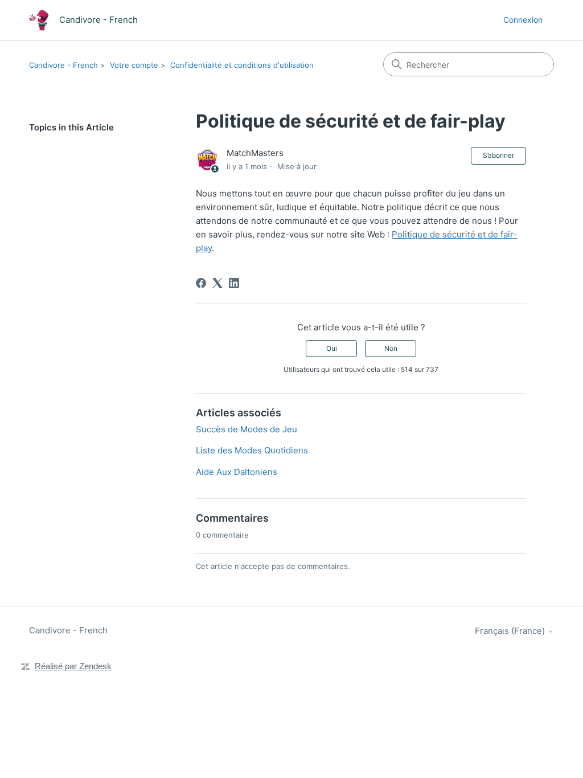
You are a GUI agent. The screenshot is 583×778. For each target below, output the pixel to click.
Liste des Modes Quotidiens (252, 450)
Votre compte (134, 64)
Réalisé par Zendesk (73, 666)
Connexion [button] (523, 19)
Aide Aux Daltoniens (236, 471)
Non (390, 348)
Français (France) (511, 631)
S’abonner (498, 155)
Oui (331, 348)
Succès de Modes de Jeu (246, 429)
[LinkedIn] (234, 283)
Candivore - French (63, 64)
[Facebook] (201, 283)
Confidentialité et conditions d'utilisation (242, 64)
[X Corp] (217, 283)
